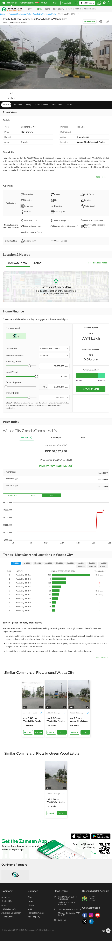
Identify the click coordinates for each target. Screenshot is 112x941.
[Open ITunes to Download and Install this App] (81, 838)
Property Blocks (29, 3)
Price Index (57, 104)
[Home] (4, 2)
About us (5, 897)
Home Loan (90, 22)
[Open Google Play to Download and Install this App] (101, 838)
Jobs (3, 905)
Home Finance (41, 104)
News (30, 901)
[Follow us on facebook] (85, 917)
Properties (12, 3)
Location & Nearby (22, 104)
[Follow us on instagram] (92, 917)
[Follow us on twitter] (85, 924)
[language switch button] (99, 3)
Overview (6, 104)
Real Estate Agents (36, 912)
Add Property (34, 916)
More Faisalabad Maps (96, 262)
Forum (31, 905)
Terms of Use (7, 916)
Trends (68, 104)
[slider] (29, 366)
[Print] (100, 21)
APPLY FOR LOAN (91, 389)
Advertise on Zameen (11, 912)
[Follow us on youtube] (98, 917)
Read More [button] (100, 176)
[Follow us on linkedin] (92, 924)
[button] (54, 348)
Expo (30, 909)
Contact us (6, 901)
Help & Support (8, 909)
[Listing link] (33, 708)
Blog (30, 897)
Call (39, 732)
